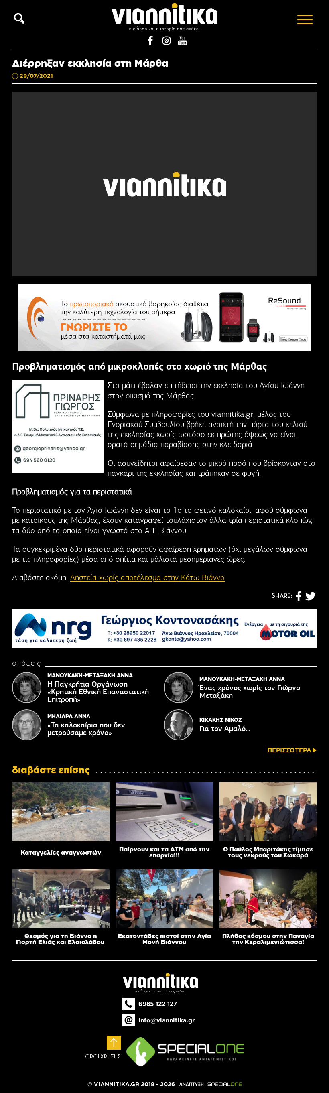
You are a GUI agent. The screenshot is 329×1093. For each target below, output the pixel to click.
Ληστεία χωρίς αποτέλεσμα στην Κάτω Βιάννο (147, 578)
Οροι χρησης (103, 1057)
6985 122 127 (157, 1004)
